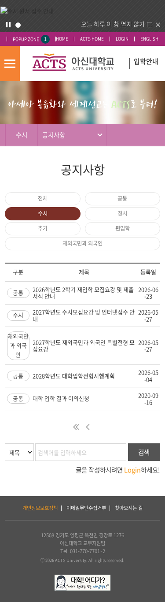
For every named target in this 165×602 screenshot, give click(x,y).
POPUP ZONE (30, 39)
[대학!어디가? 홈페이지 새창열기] (82, 578)
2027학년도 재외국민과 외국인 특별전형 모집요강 (84, 345)
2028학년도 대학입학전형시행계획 (74, 376)
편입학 (122, 228)
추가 (43, 228)
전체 (43, 198)
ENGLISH (149, 39)
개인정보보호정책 (40, 507)
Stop (8, 25)
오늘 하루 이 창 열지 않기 (113, 23)
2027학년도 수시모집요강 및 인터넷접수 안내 (84, 315)
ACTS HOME (92, 39)
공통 (122, 198)
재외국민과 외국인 (82, 243)
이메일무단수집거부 (86, 507)
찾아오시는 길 (129, 507)
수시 (43, 213)
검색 (144, 452)
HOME (62, 39)
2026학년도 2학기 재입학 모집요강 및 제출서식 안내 (83, 293)
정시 (122, 213)
